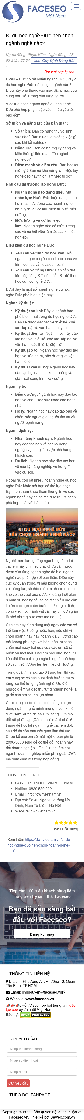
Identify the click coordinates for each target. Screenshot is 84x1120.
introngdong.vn (18, 1022)
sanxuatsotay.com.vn (23, 1029)
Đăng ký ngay (42, 934)
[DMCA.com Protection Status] (35, 1014)
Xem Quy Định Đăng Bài (54, 60)
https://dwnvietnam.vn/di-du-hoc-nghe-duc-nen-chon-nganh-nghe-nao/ (39, 845)
